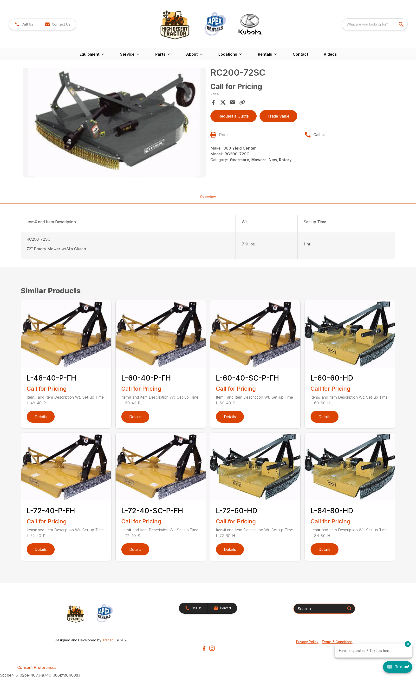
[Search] (349, 608)
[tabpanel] (114, 123)
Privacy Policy (307, 642)
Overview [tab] (208, 197)
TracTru (108, 640)
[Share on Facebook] (213, 102)
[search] (401, 24)
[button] (24, 24)
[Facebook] (204, 648)
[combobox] (374, 24)
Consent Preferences (36, 667)
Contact (300, 54)
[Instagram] (212, 648)
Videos (330, 54)
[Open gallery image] (114, 123)
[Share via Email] (232, 102)
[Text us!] (397, 667)
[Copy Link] (242, 102)
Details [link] (41, 416)
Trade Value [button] (278, 116)
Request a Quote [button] (233, 116)
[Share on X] (223, 102)
